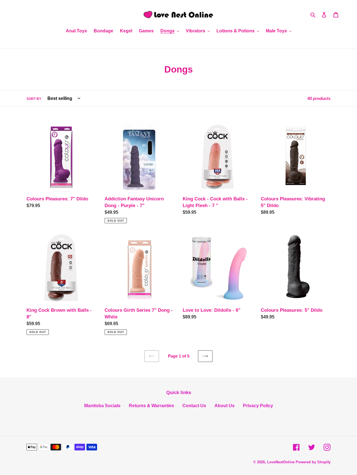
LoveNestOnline (281, 462)
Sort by (33, 99)
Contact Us (194, 405)
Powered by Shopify (313, 462)
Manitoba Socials (102, 405)
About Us (224, 405)
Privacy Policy (258, 405)
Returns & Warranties (151, 405)
